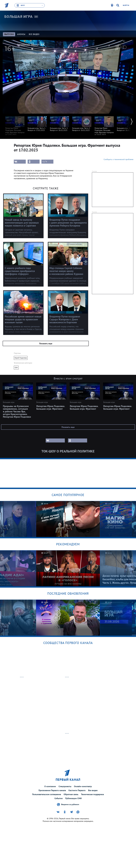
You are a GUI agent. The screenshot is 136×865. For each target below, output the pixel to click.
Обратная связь (71, 794)
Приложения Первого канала (52, 790)
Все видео (93, 790)
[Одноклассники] (34, 162)
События (58, 798)
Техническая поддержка (92, 794)
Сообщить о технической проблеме (118, 159)
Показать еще (45, 343)
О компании (50, 786)
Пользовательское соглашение (46, 794)
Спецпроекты (65, 786)
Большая (18, 17)
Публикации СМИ (73, 798)
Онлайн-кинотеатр (83, 786)
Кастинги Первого (77, 790)
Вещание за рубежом (70, 804)
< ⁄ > (44, 161)
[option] (14, 125)
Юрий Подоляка (21, 358)
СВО (16, 367)
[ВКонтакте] (20, 162)
